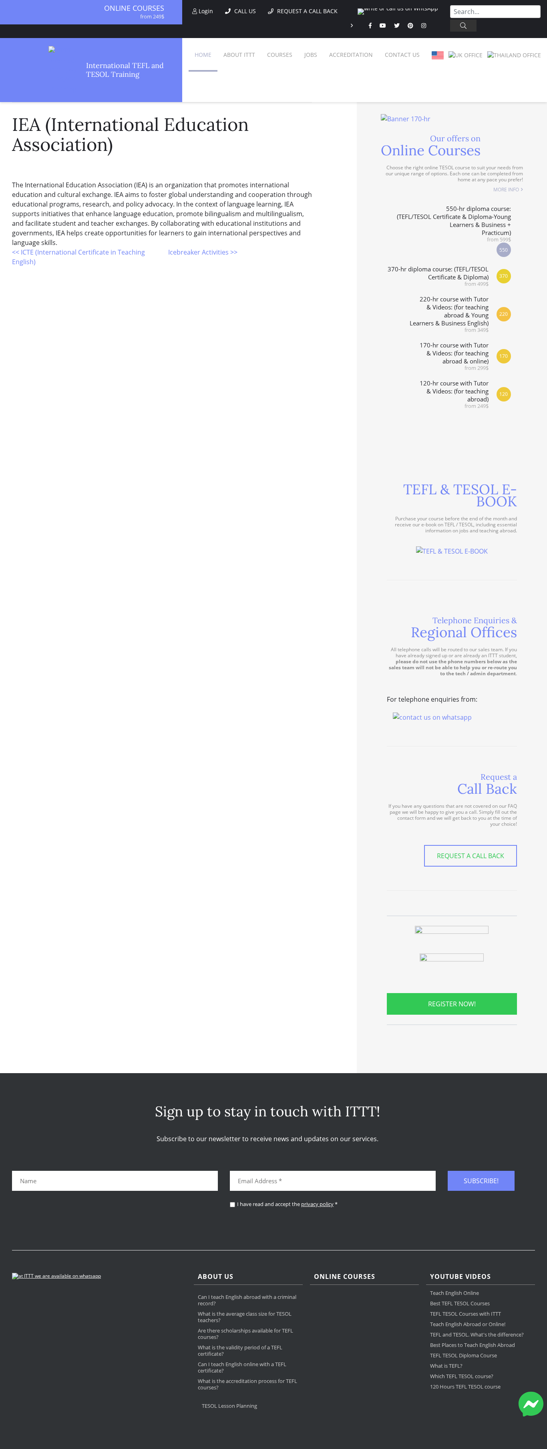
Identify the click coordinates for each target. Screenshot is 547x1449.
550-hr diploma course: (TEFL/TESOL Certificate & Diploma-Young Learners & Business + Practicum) (454, 224)
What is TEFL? (446, 1366)
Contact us (402, 54)
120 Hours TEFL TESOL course (465, 1386)
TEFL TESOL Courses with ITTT (465, 1314)
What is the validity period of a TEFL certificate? (240, 1350)
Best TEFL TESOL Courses (460, 1303)
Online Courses (134, 8)
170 (503, 356)
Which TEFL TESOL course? (461, 1376)
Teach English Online (454, 1293)
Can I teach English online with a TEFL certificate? (242, 1367)
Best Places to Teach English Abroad (472, 1345)
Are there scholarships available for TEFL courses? (245, 1333)
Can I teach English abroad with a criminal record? (247, 1300)
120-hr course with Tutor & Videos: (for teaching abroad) (454, 394)
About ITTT (239, 54)
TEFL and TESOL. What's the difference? (477, 1334)
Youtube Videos (460, 1276)
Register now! (452, 1003)
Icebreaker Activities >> (202, 252)
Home (203, 54)
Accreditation (351, 54)
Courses (279, 54)
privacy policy (317, 1204)
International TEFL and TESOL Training (125, 70)
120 (503, 394)
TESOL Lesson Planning (229, 1406)
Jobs (310, 54)
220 (503, 314)
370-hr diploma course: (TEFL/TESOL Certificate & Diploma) (438, 276)
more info (506, 190)
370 (503, 276)
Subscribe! (481, 1180)
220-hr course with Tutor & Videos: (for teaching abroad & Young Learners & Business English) (449, 314)
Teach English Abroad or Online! (467, 1324)
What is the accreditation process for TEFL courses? (247, 1384)
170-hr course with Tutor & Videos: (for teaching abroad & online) (454, 356)
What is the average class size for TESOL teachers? (245, 1317)
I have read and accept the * (287, 1204)
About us (215, 1276)
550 (503, 250)
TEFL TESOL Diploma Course (463, 1355)
